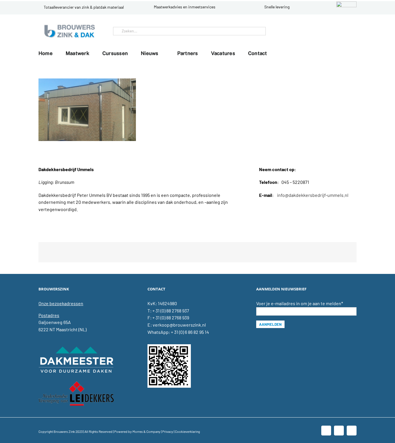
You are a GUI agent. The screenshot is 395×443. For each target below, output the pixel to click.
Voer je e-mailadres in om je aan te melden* (299, 303)
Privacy (167, 431)
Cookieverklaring (187, 431)
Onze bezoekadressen (60, 303)
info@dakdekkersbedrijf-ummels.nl (312, 195)
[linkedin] (341, 31)
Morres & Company (146, 431)
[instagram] (350, 31)
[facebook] (332, 31)
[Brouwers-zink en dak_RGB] (69, 25)
